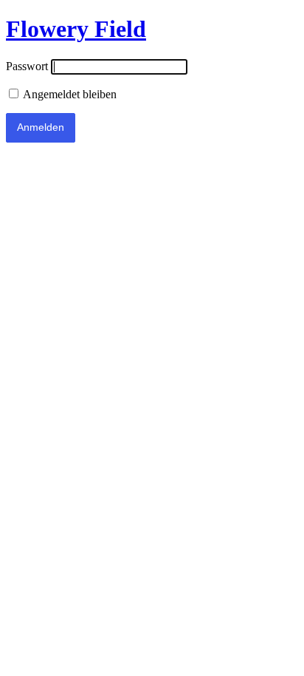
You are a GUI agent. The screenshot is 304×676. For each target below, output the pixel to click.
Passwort (27, 66)
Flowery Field (76, 29)
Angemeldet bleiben (69, 94)
